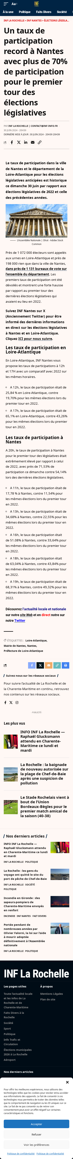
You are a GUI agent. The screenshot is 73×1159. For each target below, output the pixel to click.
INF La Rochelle (14, 861)
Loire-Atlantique (36, 640)
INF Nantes (24, 916)
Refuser (36, 1134)
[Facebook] (5, 703)
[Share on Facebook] (12, 142)
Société (30, 884)
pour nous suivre (38, 338)
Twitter (19, 620)
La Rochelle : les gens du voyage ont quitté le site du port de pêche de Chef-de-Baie (25, 875)
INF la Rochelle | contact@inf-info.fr (33, 126)
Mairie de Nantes (15, 646)
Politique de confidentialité (21, 1153)
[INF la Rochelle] (36, 4)
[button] (67, 1082)
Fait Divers (39, 916)
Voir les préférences (36, 1145)
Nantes (31, 646)
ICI (21, 338)
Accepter (36, 1124)
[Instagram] (17, 703)
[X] (11, 703)
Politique (31, 861)
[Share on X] (19, 142)
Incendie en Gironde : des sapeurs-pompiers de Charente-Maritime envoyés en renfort (24, 904)
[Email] (32, 142)
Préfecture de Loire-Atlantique (23, 651)
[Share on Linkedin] (25, 142)
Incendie (9, 916)
